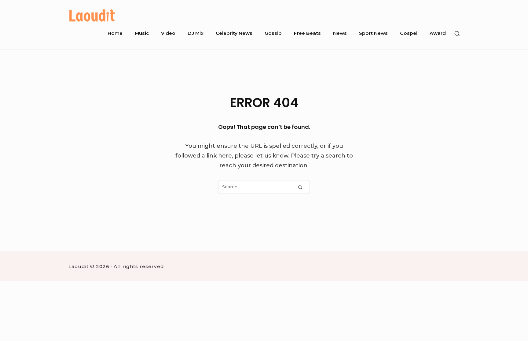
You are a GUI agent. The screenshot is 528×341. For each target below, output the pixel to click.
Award (438, 33)
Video (168, 33)
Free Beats (307, 33)
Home (115, 33)
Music (142, 33)
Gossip (273, 33)
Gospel (408, 33)
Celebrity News (234, 33)
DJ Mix (196, 33)
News (340, 33)
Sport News (373, 33)
